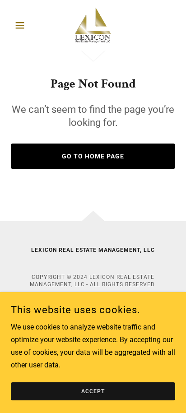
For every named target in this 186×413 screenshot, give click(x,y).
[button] (23, 25)
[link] (93, 25)
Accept (93, 391)
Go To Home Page (93, 156)
